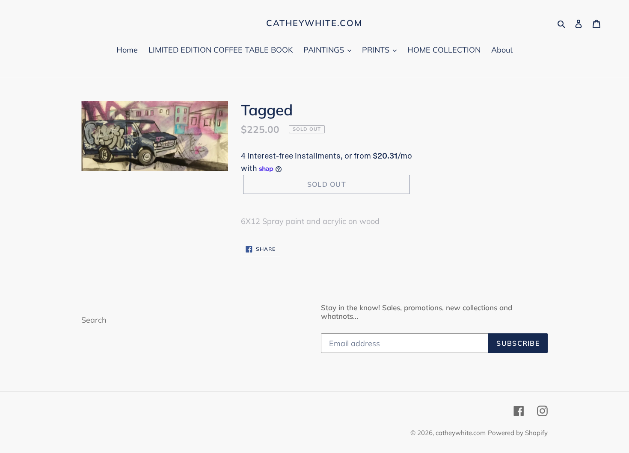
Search (94, 320)
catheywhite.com (314, 23)
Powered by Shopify (518, 433)
